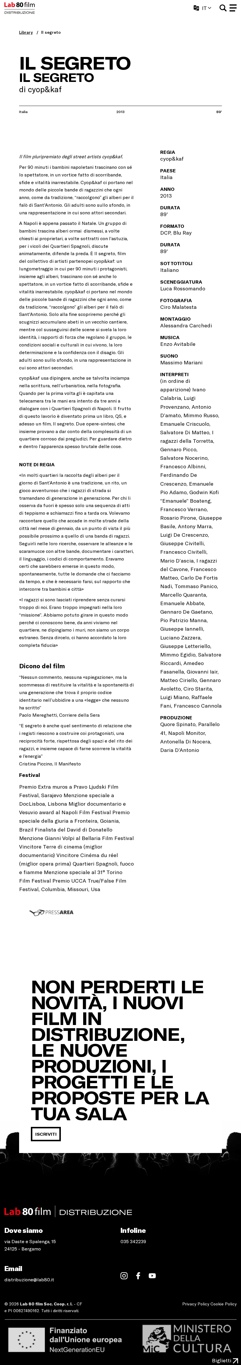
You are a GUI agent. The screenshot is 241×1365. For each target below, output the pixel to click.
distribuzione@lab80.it (29, 1279)
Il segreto (51, 32)
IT (204, 8)
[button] (223, 7)
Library (26, 32)
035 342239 (133, 1241)
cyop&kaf (29, 378)
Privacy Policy (195, 1303)
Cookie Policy (223, 1303)
